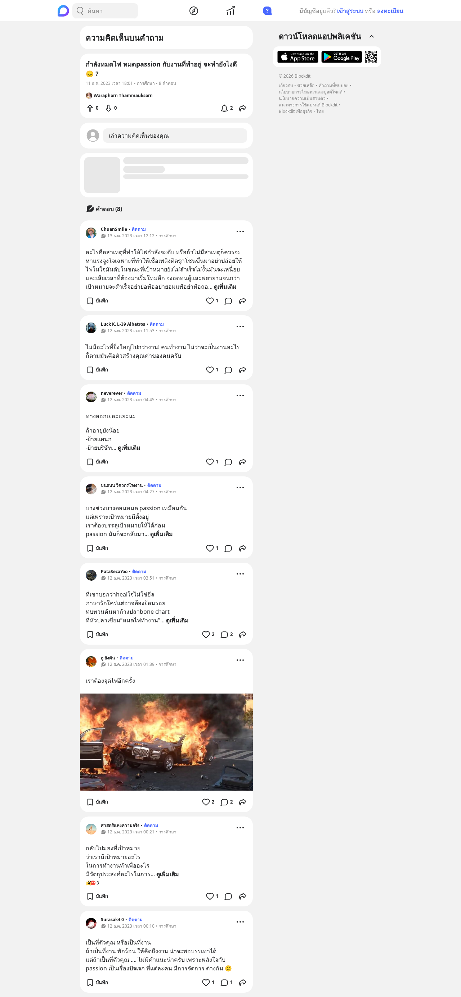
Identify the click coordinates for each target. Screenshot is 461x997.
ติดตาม (139, 229)
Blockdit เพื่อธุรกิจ (295, 111)
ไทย (320, 111)
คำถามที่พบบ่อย (334, 85)
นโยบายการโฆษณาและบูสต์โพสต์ (311, 92)
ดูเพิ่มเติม (225, 287)
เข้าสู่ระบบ (350, 11)
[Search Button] (80, 10)
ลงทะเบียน (390, 11)
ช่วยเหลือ (305, 85)
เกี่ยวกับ (286, 85)
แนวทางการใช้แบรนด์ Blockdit (308, 105)
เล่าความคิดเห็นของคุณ (139, 136)
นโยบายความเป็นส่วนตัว (302, 98)
